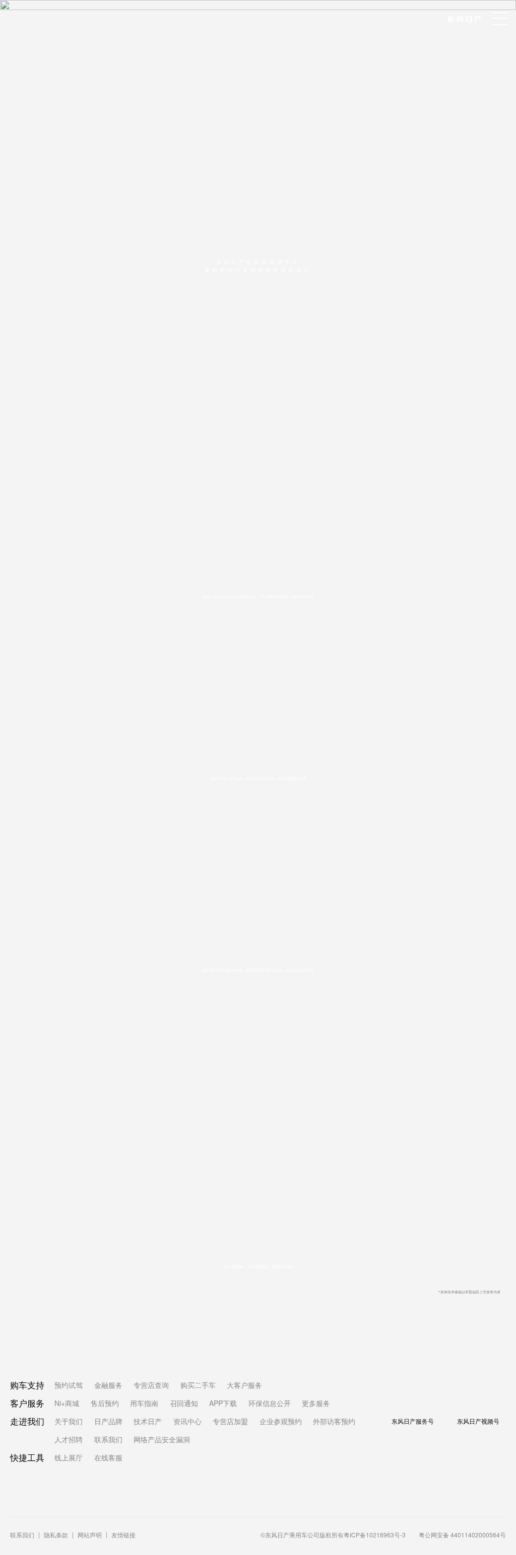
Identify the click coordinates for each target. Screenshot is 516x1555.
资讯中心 (187, 1421)
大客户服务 (244, 1385)
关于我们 (68, 1421)
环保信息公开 (269, 1403)
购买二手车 (198, 1385)
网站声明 (90, 1534)
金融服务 (108, 1385)
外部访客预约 (334, 1421)
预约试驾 (68, 1385)
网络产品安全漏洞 (162, 1439)
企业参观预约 (281, 1421)
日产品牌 (108, 1421)
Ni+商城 (66, 1403)
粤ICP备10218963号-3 (375, 1534)
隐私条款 (56, 1534)
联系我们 (108, 1439)
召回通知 (184, 1403)
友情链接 (123, 1534)
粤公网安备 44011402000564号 (462, 1534)
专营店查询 (151, 1385)
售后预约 (105, 1403)
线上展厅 (68, 1457)
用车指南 (144, 1403)
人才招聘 (68, 1439)
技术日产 (148, 1421)
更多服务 (316, 1403)
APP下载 (223, 1403)
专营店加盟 (230, 1421)
